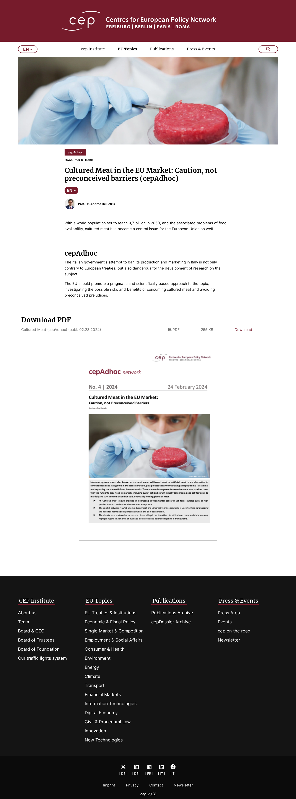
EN (69, 190)
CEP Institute (36, 600)
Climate (92, 676)
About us (27, 612)
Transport (94, 685)
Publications (162, 49)
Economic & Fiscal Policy (110, 621)
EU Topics (127, 49)
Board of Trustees (36, 640)
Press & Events (201, 49)
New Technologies (104, 740)
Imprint (109, 785)
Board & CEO (31, 631)
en (26, 49)
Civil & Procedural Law (108, 721)
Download (243, 329)
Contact (156, 785)
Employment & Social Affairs (113, 640)
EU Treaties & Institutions (110, 612)
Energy (92, 667)
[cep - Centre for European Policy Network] (147, 21)
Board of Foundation (39, 649)
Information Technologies (111, 703)
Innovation (95, 730)
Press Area (229, 612)
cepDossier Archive (171, 621)
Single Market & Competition (114, 631)
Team (23, 621)
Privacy (132, 785)
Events (225, 621)
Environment (98, 658)
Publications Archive (172, 612)
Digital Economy (101, 712)
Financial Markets (103, 694)
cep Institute (93, 49)
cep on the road (234, 631)
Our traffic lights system (42, 658)
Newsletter (229, 640)
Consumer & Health (105, 649)
